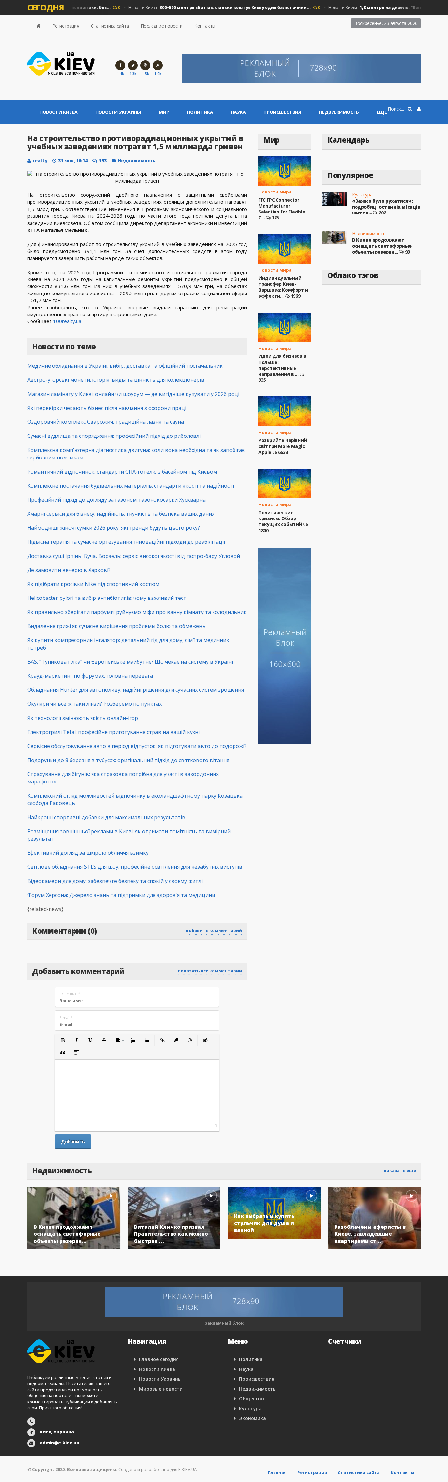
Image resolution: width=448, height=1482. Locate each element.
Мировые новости (161, 1389)
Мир (164, 112)
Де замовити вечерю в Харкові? (69, 570)
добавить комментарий (213, 930)
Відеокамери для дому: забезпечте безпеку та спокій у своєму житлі (115, 880)
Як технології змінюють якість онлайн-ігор (82, 717)
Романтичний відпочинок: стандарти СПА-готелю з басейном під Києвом (122, 471)
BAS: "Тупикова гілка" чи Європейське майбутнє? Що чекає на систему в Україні (130, 661)
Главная (277, 1472)
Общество (251, 1398)
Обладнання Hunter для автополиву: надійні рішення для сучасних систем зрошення (135, 689)
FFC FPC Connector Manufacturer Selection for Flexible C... (281, 209)
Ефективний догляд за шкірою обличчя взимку (88, 852)
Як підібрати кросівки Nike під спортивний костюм (93, 584)
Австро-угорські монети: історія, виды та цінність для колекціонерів (115, 379)
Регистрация (65, 26)
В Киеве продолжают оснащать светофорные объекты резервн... (382, 245)
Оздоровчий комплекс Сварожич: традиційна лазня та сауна (105, 421)
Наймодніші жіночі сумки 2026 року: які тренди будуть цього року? (113, 527)
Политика (200, 112)
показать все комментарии (210, 971)
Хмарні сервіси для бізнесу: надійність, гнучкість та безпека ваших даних (120, 513)
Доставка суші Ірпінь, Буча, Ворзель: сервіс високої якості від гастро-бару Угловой (133, 555)
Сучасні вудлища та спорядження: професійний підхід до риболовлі (114, 435)
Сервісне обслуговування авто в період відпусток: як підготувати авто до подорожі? (137, 746)
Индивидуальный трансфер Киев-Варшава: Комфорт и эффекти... (283, 287)
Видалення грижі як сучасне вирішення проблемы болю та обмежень (116, 626)
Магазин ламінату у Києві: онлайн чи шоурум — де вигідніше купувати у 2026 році (133, 393)
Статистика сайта (110, 26)
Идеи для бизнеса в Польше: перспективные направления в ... (282, 365)
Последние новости (162, 26)
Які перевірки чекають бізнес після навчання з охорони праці (106, 408)
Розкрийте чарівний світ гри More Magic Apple (282, 446)
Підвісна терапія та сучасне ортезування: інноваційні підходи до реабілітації (126, 541)
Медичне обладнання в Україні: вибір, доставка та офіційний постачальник (125, 365)
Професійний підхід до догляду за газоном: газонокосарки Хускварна (116, 499)
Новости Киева (208, 7)
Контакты (204, 26)
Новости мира (275, 192)
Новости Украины (118, 112)
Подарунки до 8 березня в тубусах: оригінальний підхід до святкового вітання (128, 760)
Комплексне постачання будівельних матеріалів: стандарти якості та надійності (130, 485)
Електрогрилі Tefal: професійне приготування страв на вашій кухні (113, 732)
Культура (362, 195)
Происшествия (282, 112)
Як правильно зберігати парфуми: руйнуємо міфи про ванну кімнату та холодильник (137, 612)
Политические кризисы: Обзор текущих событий (280, 518)
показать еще (400, 1170)
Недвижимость (339, 112)
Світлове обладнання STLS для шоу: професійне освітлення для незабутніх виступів (134, 866)
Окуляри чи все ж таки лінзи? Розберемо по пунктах (94, 703)
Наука (238, 112)
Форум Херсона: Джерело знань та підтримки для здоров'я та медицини (121, 895)
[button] (62, 1040)
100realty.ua (67, 321)
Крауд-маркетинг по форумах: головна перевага (90, 675)
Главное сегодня (159, 1359)
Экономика (252, 1418)
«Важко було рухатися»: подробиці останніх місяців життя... (386, 206)
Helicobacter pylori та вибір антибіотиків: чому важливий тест (106, 597)
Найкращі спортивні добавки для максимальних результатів (106, 817)
